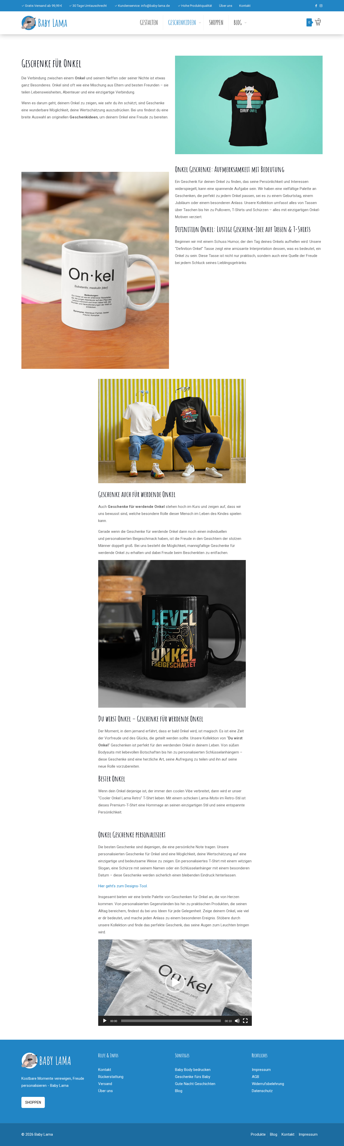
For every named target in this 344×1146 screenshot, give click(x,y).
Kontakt (245, 6)
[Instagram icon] (321, 6)
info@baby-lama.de (155, 6)
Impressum (261, 1069)
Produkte (258, 1134)
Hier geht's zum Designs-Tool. (123, 886)
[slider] (171, 1021)
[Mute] (237, 1020)
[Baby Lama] (44, 22)
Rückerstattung (110, 1076)
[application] (175, 982)
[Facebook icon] (316, 6)
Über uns (225, 6)
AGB (255, 1076)
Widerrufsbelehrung (268, 1084)
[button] (175, 982)
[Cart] (318, 22)
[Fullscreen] (245, 1020)
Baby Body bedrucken (193, 1069)
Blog (178, 1091)
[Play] (104, 1020)
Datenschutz (262, 1091)
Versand (105, 1084)
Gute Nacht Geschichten (195, 1084)
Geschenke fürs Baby (192, 1076)
